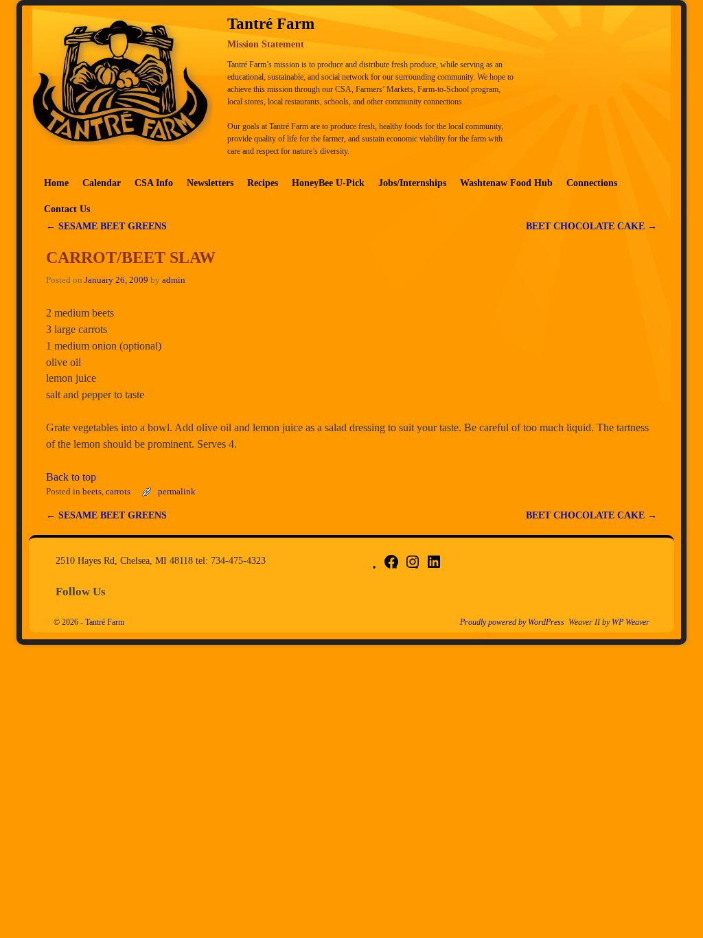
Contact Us (67, 208)
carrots (118, 491)
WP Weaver (630, 622)
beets (92, 491)
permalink (177, 491)
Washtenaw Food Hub (506, 182)
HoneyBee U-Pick (328, 182)
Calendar (101, 182)
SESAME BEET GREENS (106, 225)
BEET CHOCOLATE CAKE (591, 225)
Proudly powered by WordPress (512, 622)
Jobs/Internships (412, 182)
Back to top (71, 477)
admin (173, 280)
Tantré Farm (104, 622)
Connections (591, 182)
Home (56, 182)
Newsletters (210, 182)
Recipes (262, 182)
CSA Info (154, 182)
